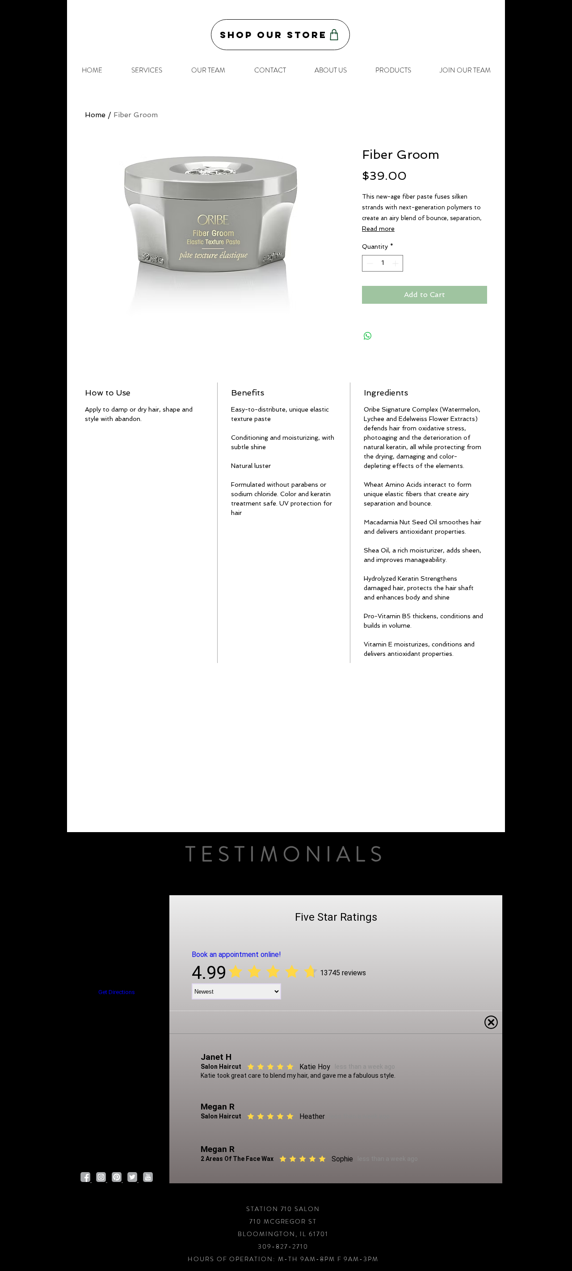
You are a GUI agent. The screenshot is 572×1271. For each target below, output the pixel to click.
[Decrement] (368, 263)
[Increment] (396, 263)
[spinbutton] (382, 263)
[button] (147, 70)
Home (95, 115)
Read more (378, 228)
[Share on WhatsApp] (367, 336)
